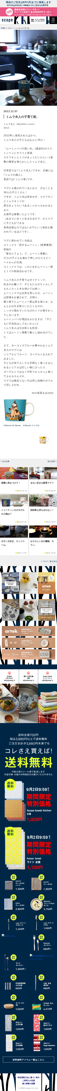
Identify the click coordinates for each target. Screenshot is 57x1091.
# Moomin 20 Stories (12, 425)
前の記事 (51, 461)
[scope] (8, 20)
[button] (53, 20)
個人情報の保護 (28, 1083)
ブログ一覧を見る (49, 561)
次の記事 (5, 461)
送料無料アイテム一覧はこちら (29, 1059)
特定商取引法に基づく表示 (29, 1077)
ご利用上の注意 (28, 1080)
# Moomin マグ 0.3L (31, 425)
